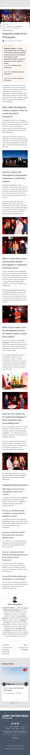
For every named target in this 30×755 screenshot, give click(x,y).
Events (10, 726)
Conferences (16, 726)
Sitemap (9, 748)
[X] (12, 723)
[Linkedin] (18, 723)
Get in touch (15, 737)
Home (6, 726)
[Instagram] (15, 723)
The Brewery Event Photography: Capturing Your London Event (7, 649)
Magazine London (9, 48)
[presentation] (15, 676)
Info (15, 748)
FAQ (17, 748)
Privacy (23, 748)
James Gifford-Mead (9, 693)
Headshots (8, 728)
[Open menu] (26, 3)
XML (6, 748)
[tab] (13, 702)
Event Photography (7, 30)
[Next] (26, 684)
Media (12, 748)
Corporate (22, 726)
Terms (20, 748)
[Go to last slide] (4, 684)
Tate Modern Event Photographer (23, 647)
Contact (22, 728)
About (13, 728)
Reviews (18, 728)
